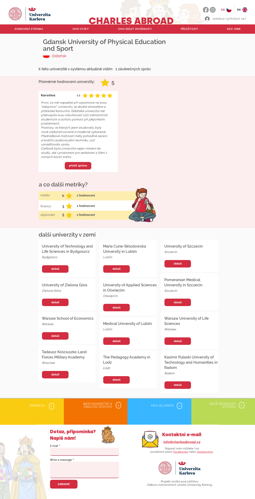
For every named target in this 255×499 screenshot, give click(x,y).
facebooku (180, 452)
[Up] (51, 406)
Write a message (61, 460)
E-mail (54, 446)
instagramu (205, 452)
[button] (80, 29)
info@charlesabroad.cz (181, 442)
